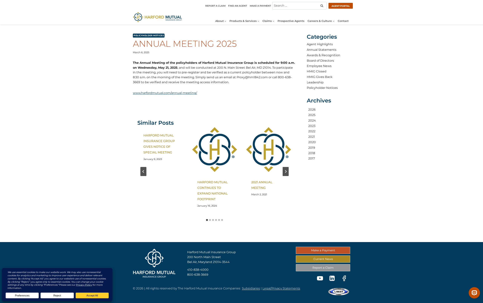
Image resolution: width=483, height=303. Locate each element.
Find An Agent (237, 5)
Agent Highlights (320, 44)
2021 (311, 136)
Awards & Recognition (323, 55)
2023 (311, 126)
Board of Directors (320, 60)
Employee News (319, 66)
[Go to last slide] (143, 171)
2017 (311, 158)
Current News (323, 259)
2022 (311, 131)
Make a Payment (260, 5)
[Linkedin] (332, 278)
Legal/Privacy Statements (281, 288)
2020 (312, 142)
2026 (312, 109)
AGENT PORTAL (340, 6)
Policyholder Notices (149, 35)
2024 (312, 120)
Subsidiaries (251, 288)
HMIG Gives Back (319, 77)
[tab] (207, 220)
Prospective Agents (291, 21)
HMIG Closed (316, 71)
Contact (343, 21)
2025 (311, 115)
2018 (311, 153)
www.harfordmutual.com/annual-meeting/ (165, 93)
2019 (311, 147)
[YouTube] (320, 278)
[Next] (286, 171)
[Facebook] (344, 278)
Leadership (315, 82)
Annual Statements (321, 50)
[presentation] (214, 149)
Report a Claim (215, 5)
